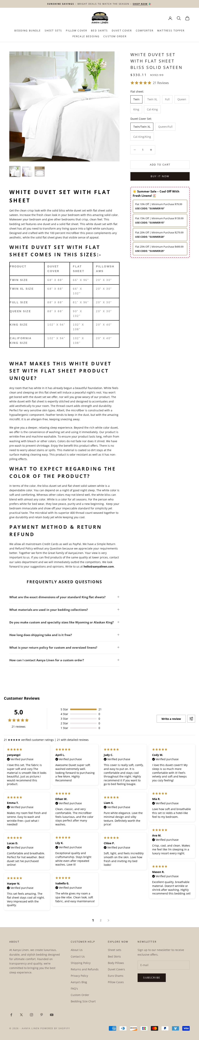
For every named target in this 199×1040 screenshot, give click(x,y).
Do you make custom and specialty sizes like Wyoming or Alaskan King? (61, 622)
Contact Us (78, 956)
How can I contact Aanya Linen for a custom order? (46, 660)
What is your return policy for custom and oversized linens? (53, 647)
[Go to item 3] (39, 171)
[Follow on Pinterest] (42, 1015)
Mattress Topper (170, 30)
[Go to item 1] (14, 171)
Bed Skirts (114, 956)
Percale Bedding (86, 36)
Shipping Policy (81, 963)
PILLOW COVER (76, 30)
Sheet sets (114, 950)
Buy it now (160, 176)
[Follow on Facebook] (11, 1015)
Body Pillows (116, 963)
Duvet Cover (122, 30)
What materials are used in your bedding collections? (48, 610)
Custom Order (115, 36)
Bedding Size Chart (83, 1001)
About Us (77, 950)
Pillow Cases (116, 982)
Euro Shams (115, 976)
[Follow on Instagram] (31, 1015)
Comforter (144, 30)
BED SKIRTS (99, 30)
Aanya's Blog (79, 982)
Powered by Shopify (55, 1028)
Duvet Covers (116, 969)
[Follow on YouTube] (52, 1015)
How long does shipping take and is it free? (40, 635)
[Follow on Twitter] (21, 1015)
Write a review (171, 719)
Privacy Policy (79, 976)
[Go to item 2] (27, 171)
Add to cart (160, 164)
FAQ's (74, 988)
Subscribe (151, 977)
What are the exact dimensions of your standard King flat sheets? (57, 597)
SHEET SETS (53, 30)
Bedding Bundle (27, 30)
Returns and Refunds (85, 969)
